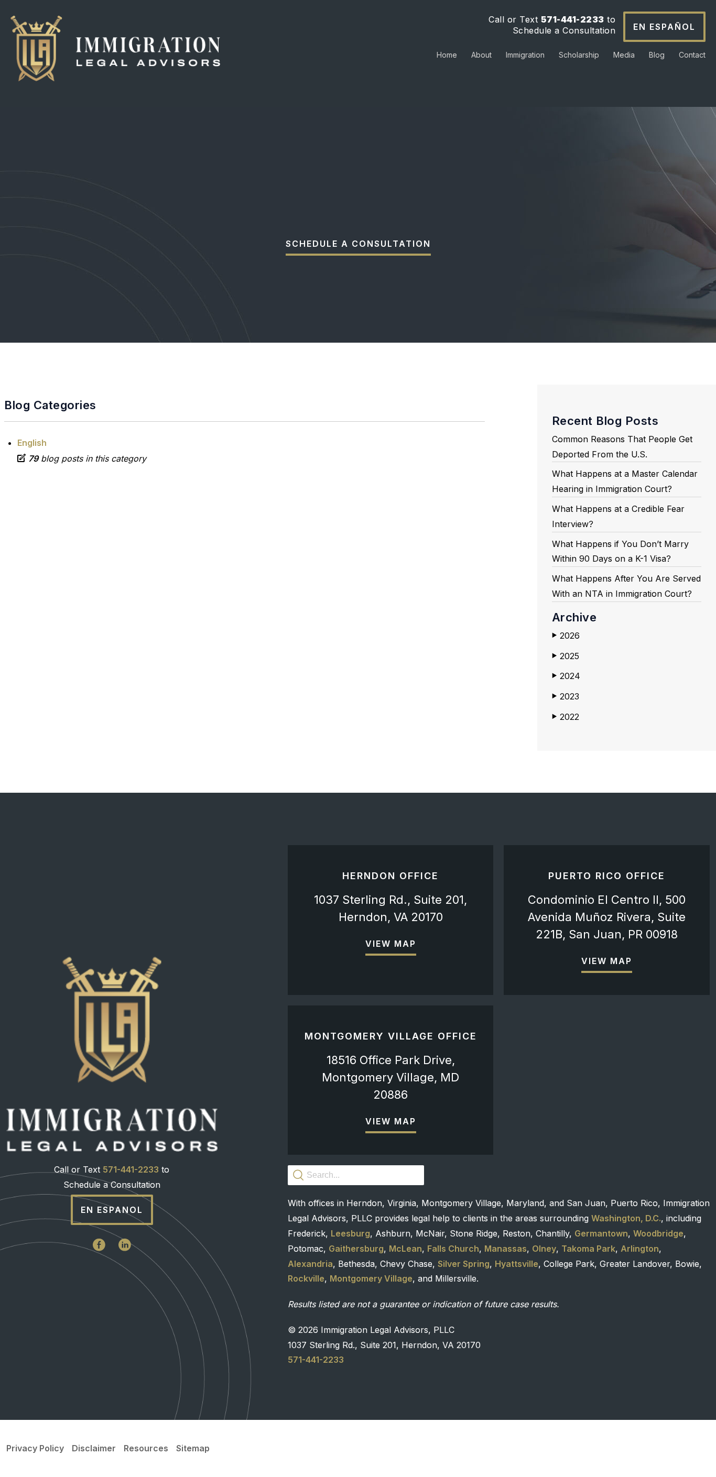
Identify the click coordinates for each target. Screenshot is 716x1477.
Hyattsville (516, 1264)
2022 (565, 717)
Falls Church (453, 1248)
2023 (565, 696)
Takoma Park (588, 1248)
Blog (657, 54)
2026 (566, 635)
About (481, 54)
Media (624, 54)
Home (447, 54)
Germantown (601, 1233)
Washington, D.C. (626, 1218)
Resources (146, 1448)
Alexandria (310, 1264)
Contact (692, 54)
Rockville (306, 1278)
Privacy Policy (35, 1448)
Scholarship (579, 54)
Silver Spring (464, 1264)
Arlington (640, 1248)
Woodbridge (658, 1233)
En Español (664, 26)
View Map (390, 943)
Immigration (525, 54)
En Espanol (112, 1210)
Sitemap (193, 1448)
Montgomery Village (371, 1278)
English (32, 442)
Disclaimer (94, 1448)
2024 (566, 676)
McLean (405, 1248)
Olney (544, 1248)
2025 (565, 656)
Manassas (505, 1248)
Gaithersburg (356, 1248)
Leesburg (350, 1233)
